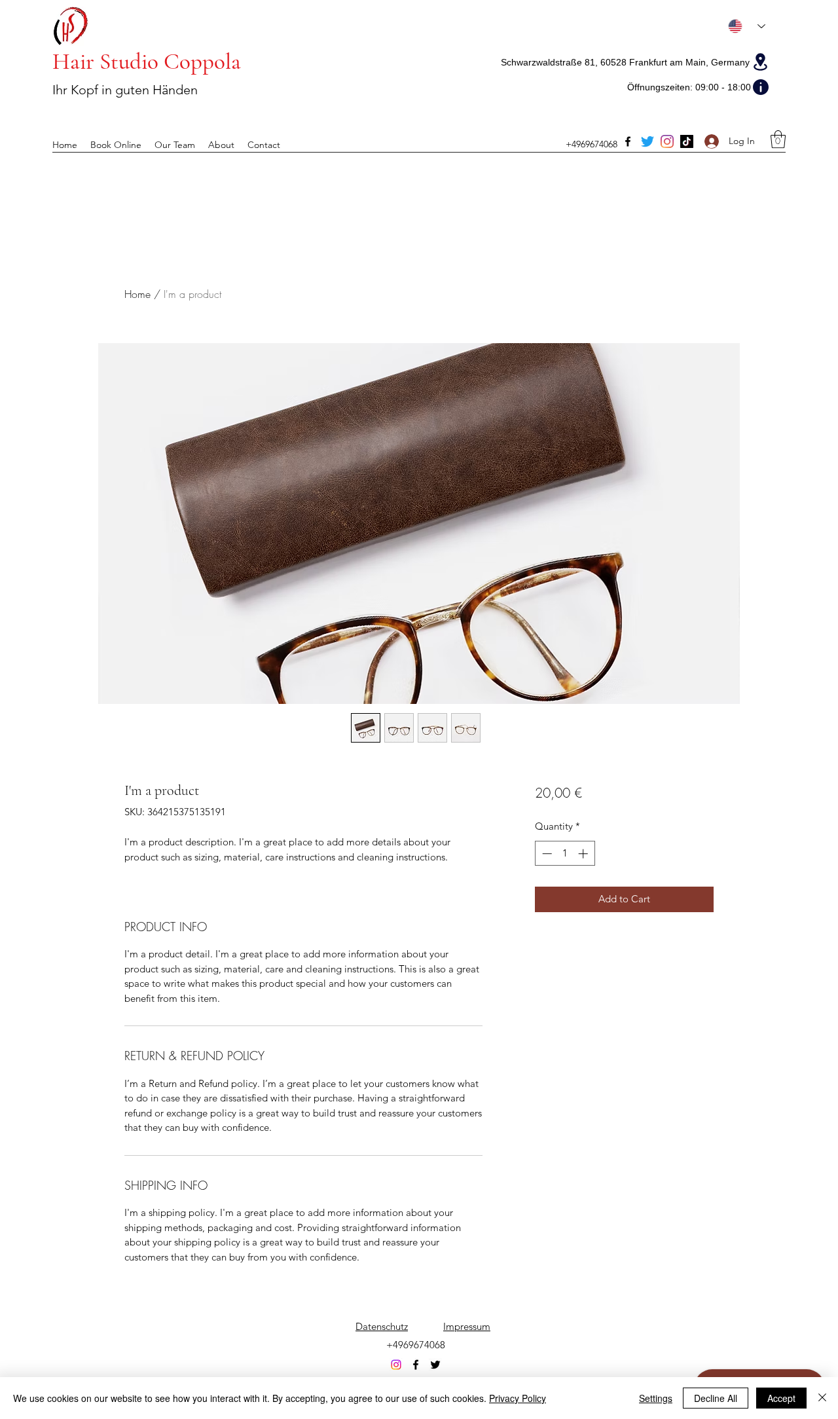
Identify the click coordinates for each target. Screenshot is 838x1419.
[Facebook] (627, 141)
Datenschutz (381, 1326)
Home (137, 294)
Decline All (715, 1398)
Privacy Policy (517, 1398)
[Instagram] (667, 141)
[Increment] (584, 853)
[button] (778, 139)
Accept (781, 1398)
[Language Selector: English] (746, 26)
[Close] (822, 1398)
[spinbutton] (564, 853)
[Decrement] (546, 853)
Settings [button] (655, 1398)
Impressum (466, 1326)
